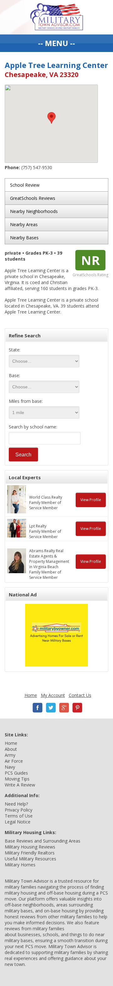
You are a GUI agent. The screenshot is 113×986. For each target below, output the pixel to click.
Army (10, 755)
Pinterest (77, 708)
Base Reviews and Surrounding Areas (42, 841)
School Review (25, 185)
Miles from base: (26, 401)
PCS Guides (16, 773)
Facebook (38, 708)
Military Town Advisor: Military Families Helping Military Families (57, 17)
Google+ (64, 708)
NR (90, 260)
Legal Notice (17, 822)
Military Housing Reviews (30, 847)
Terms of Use (19, 816)
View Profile (90, 499)
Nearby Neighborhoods (34, 211)
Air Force (14, 761)
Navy (10, 767)
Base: (14, 375)
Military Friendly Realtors (30, 853)
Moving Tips (17, 779)
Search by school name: (33, 427)
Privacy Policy (18, 810)
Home (30, 695)
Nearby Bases (24, 238)
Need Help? (16, 804)
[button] (51, 118)
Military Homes (20, 865)
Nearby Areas (24, 224)
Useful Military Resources (30, 859)
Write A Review (20, 785)
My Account (53, 695)
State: (14, 350)
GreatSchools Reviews (32, 198)
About (11, 749)
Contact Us (80, 695)
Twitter (51, 708)
